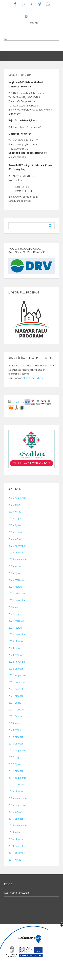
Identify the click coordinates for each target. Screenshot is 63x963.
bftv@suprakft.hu (25, 101)
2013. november (17, 846)
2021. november (17, 689)
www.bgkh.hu (21, 148)
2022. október (15, 668)
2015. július (14, 832)
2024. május (15, 614)
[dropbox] (40, 4)
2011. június (14, 859)
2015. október (15, 818)
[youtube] (31, 4)
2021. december (16, 682)
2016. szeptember (17, 798)
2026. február (15, 532)
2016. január (15, 812)
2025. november (17, 546)
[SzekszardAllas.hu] (48, 402)
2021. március (16, 709)
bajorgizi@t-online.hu (27, 144)
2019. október (15, 737)
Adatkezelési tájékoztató (17, 892)
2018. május (15, 757)
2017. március (16, 784)
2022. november (17, 661)
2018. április (14, 764)
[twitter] (23, 4)
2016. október (15, 791)
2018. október (15, 743)
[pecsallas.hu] (16, 402)
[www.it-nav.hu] (27, 402)
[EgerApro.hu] (43, 402)
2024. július (14, 607)
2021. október (15, 696)
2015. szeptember (17, 825)
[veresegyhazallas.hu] (32, 402)
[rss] (48, 4)
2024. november (17, 600)
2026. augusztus (17, 498)
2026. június (14, 511)
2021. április (14, 702)
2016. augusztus (17, 805)
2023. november (17, 634)
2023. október (15, 641)
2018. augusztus (17, 750)
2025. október (15, 552)
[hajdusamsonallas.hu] (38, 402)
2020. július (14, 723)
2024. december (16, 593)
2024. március (16, 620)
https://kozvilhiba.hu (33, 378)
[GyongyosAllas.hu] (22, 407)
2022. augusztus (17, 675)
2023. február (15, 655)
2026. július (14, 505)
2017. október (15, 771)
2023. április (14, 648)
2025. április (14, 573)
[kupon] (11, 407)
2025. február (15, 586)
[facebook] (15, 4)
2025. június (14, 566)
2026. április (14, 525)
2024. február (15, 627)
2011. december (16, 852)
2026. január (15, 539)
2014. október (15, 839)
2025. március (16, 580)
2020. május (15, 730)
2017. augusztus (17, 777)
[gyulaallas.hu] (16, 407)
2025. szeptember (17, 559)
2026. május (15, 518)
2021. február (15, 716)
